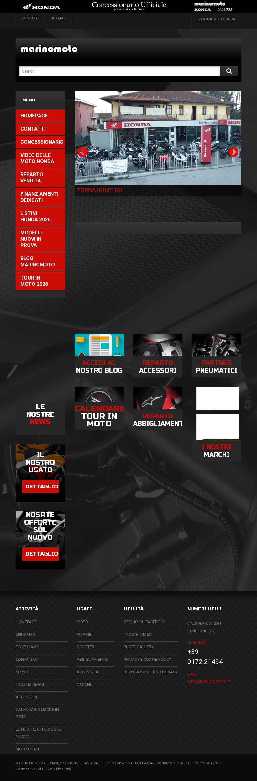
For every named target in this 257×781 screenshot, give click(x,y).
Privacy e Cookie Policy (147, 659)
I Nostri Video (138, 634)
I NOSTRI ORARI (30, 684)
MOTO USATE (28, 749)
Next (232, 152)
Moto (82, 621)
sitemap (58, 18)
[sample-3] (158, 138)
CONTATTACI (27, 659)
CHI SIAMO (25, 634)
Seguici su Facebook (145, 621)
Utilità (134, 609)
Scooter (85, 647)
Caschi (84, 684)
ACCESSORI (26, 697)
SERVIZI (23, 672)
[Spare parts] (56, 48)
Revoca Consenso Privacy (151, 672)
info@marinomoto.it (208, 681)
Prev (81, 152)
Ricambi (84, 634)
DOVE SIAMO (27, 647)
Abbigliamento (92, 659)
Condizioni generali (174, 763)
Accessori (87, 672)
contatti (30, 18)
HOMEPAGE (26, 621)
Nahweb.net (26, 769)
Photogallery (139, 647)
